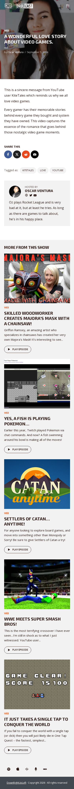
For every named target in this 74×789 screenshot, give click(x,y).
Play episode (20, 349)
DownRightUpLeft (16, 782)
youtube (57, 170)
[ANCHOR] (35, 769)
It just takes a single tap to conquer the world (36, 721)
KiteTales (28, 170)
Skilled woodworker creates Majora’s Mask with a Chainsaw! (36, 318)
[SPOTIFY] (8, 769)
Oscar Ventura (15, 52)
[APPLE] (17, 769)
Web (6, 30)
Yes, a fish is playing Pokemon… (27, 421)
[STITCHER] (45, 769)
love (43, 170)
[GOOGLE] (26, 769)
